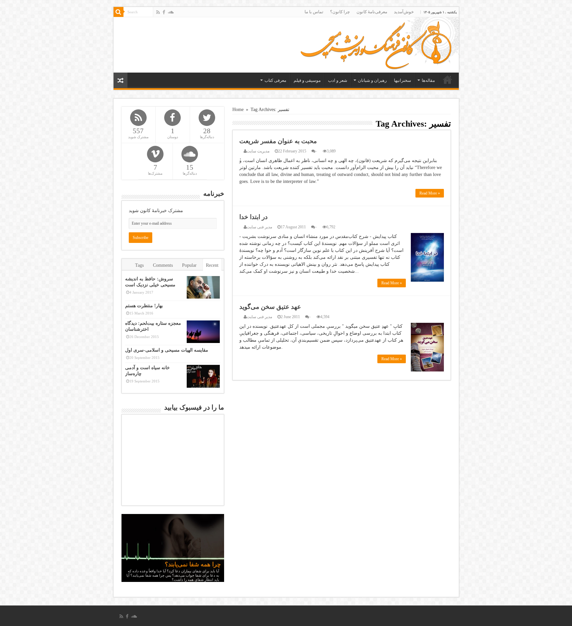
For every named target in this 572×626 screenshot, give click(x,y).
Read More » (429, 193)
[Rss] (158, 12)
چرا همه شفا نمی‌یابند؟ (193, 564)
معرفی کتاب (275, 80)
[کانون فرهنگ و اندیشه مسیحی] (376, 43)
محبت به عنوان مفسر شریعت (278, 141)
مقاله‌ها (428, 80)
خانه (447, 79)
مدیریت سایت (258, 151)
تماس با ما (314, 11)
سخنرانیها (402, 80)
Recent (212, 265)
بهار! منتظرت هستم (144, 305)
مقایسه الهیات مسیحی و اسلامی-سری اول (166, 350)
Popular (189, 265)
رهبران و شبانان (372, 80)
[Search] (118, 12)
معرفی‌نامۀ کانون (372, 11)
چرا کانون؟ (340, 11)
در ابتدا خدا (253, 216)
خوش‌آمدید (404, 11)
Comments (163, 265)
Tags (139, 265)
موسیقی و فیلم (307, 80)
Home (238, 109)
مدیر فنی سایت (259, 227)
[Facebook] (164, 12)
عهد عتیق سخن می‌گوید (270, 306)
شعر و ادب (337, 80)
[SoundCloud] (170, 12)
